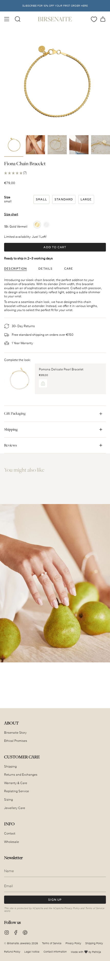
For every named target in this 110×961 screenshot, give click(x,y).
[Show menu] (6, 19)
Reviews (10, 445)
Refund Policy (12, 951)
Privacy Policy (72, 908)
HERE (84, 5)
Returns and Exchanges (20, 775)
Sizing (8, 800)
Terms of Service (94, 908)
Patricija (96, 952)
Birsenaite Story (15, 733)
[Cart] (103, 19)
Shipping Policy (94, 943)
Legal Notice (31, 951)
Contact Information (55, 951)
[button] (18, 19)
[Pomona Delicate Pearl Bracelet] (19, 379)
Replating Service (16, 791)
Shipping (11, 429)
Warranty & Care (15, 783)
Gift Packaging (15, 413)
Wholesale (11, 842)
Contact (9, 833)
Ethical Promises (15, 741)
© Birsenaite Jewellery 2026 (21, 943)
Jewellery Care (14, 808)
